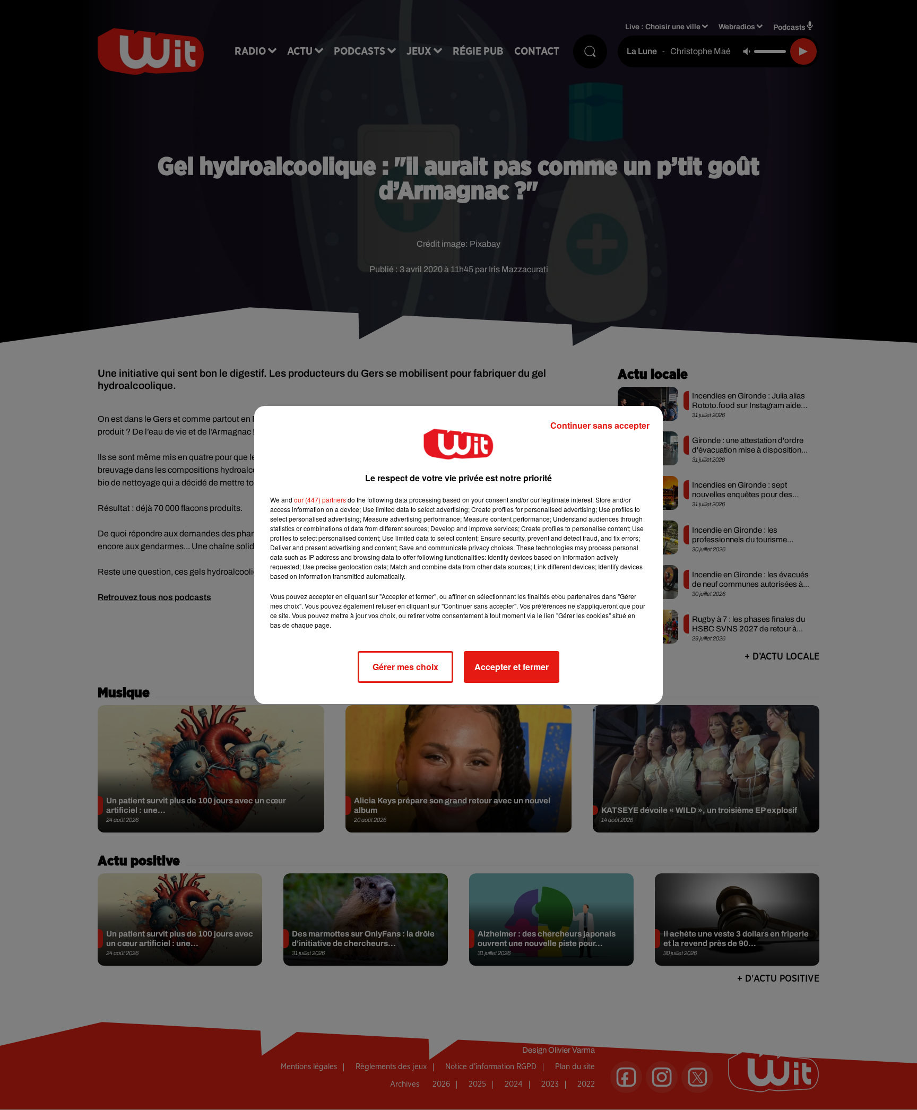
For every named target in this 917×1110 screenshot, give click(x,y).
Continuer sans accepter (600, 425)
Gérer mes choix (405, 667)
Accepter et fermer (511, 667)
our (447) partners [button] (320, 499)
